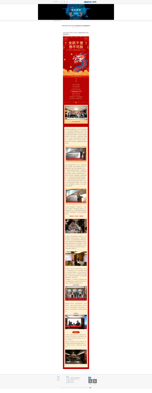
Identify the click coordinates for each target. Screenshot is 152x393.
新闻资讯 (60, 20)
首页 (57, 20)
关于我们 (58, 377)
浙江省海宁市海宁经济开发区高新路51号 (75, 377)
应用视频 (58, 380)
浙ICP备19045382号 (86, 387)
